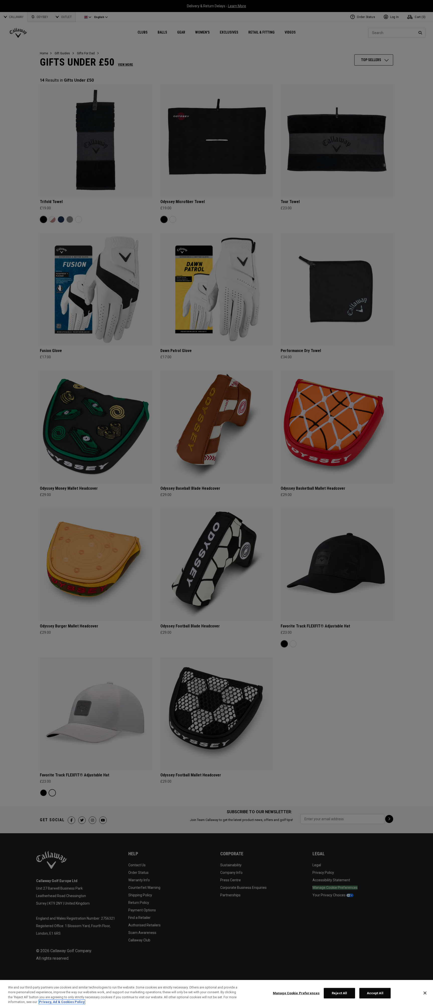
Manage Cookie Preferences (296, 993)
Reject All (339, 993)
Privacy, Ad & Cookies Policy (62, 1002)
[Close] (424, 992)
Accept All (375, 993)
